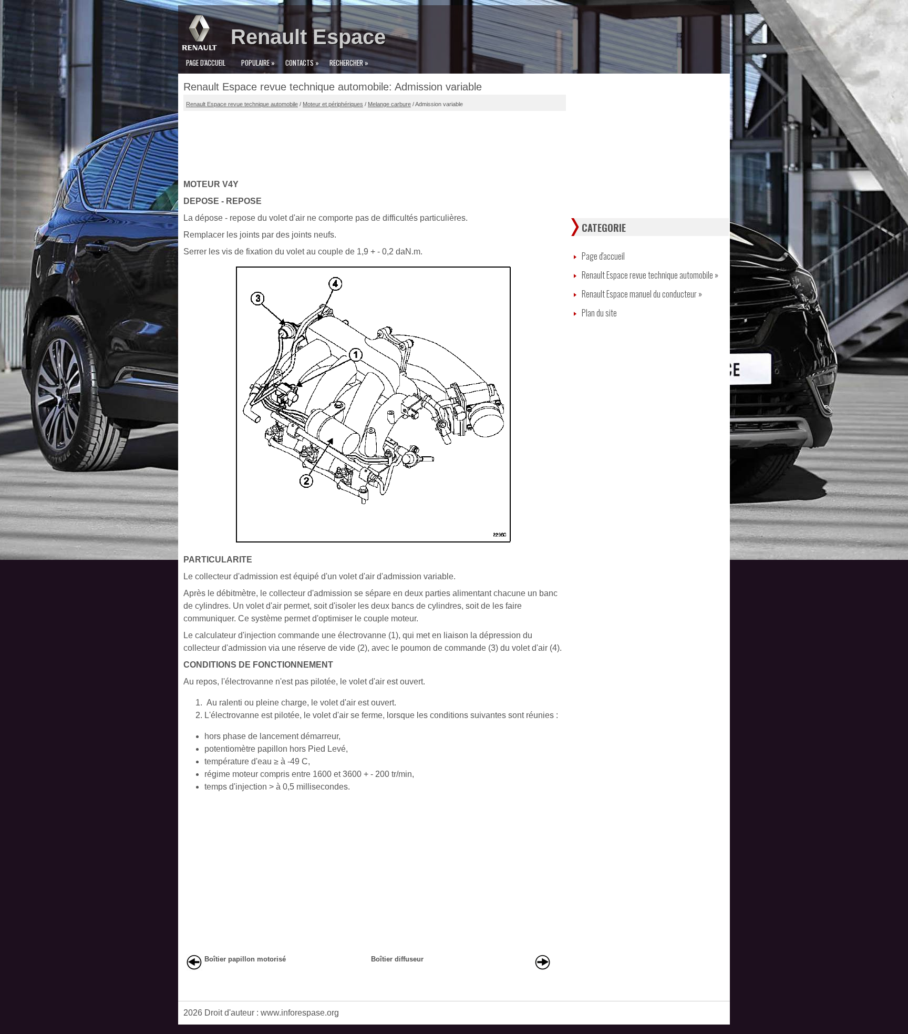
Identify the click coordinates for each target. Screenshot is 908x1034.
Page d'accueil (205, 62)
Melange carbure (389, 104)
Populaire (258, 62)
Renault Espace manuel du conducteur (642, 294)
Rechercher (348, 62)
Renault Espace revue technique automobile (242, 104)
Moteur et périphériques (333, 104)
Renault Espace (308, 36)
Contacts (302, 62)
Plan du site (599, 312)
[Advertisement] (374, 142)
